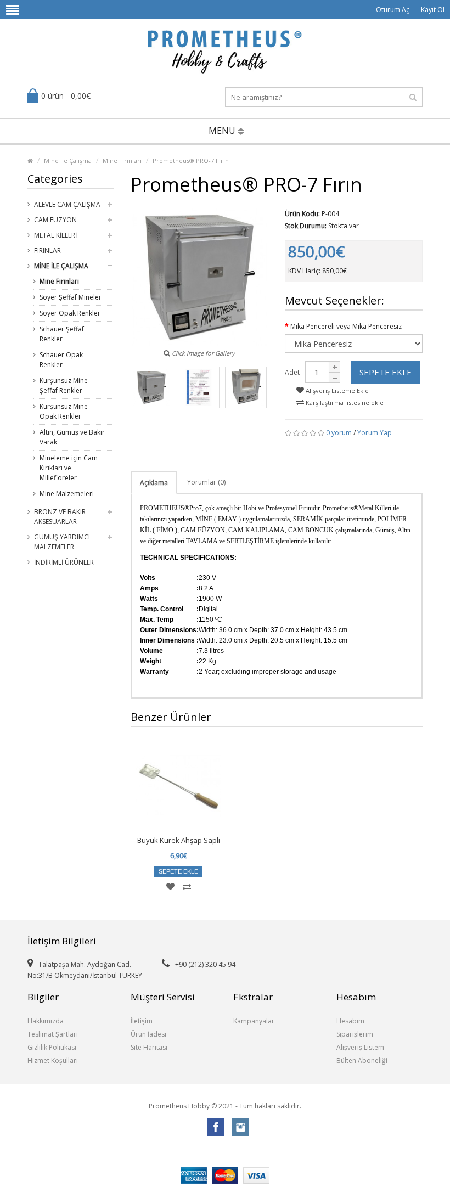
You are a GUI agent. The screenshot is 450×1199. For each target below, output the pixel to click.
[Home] (30, 160)
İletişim (142, 1021)
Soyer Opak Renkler (70, 313)
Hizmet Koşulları (52, 1060)
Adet (292, 372)
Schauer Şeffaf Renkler (62, 334)
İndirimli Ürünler (64, 562)
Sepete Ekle (385, 372)
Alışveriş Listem (360, 1047)
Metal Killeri (55, 235)
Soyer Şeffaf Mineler (71, 297)
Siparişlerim (354, 1034)
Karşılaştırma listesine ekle (344, 402)
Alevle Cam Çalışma (67, 204)
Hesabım (350, 1021)
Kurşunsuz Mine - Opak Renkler (66, 411)
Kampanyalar (253, 1021)
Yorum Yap (374, 432)
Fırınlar (47, 250)
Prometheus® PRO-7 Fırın (191, 160)
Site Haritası (149, 1047)
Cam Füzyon (55, 219)
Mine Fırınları (122, 160)
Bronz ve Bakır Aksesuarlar (60, 516)
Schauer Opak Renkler (61, 359)
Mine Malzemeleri (67, 493)
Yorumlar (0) (206, 482)
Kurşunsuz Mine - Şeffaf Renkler (66, 385)
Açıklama (154, 482)
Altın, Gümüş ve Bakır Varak (72, 437)
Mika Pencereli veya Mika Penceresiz (346, 326)
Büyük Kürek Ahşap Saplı (178, 840)
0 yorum (339, 432)
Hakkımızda (45, 1021)
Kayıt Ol (433, 9)
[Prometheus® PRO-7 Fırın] (151, 387)
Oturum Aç (392, 9)
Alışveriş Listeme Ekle (336, 390)
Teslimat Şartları (52, 1034)
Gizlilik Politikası (51, 1047)
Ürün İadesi (148, 1034)
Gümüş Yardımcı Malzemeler (62, 541)
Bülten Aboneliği (361, 1060)
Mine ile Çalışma (68, 160)
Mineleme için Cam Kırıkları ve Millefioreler (69, 467)
